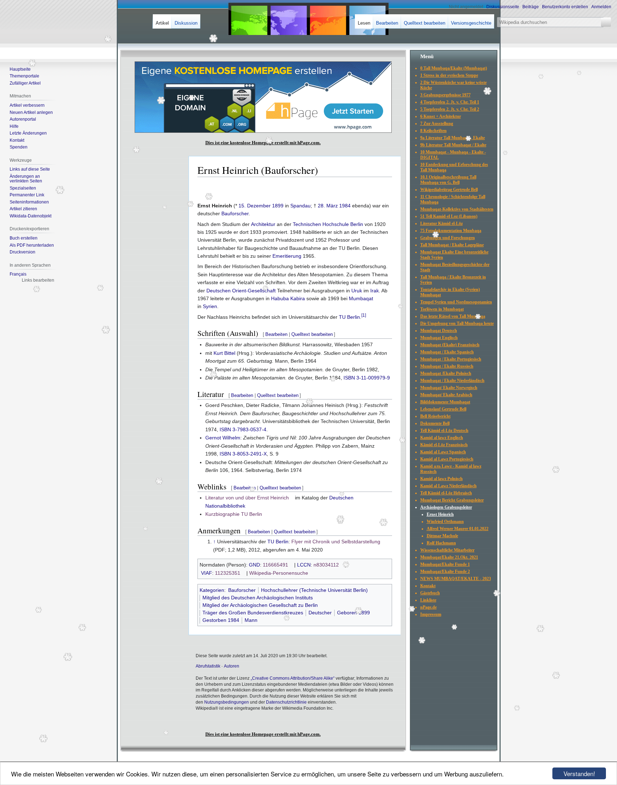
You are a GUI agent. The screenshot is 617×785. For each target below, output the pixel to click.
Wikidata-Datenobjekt (30, 215)
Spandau (300, 205)
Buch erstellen (23, 238)
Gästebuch (430, 592)
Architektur (263, 224)
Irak (374, 290)
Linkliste (428, 600)
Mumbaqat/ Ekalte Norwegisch (448, 387)
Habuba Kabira (288, 298)
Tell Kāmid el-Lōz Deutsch (444, 430)
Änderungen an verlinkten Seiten (26, 179)
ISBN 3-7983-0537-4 (243, 429)
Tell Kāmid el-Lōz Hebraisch (446, 492)
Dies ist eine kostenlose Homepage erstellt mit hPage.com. (263, 142)
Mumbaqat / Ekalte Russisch (446, 366)
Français (18, 274)
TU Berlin (349, 317)
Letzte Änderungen (28, 133)
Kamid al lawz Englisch (441, 437)
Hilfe (14, 126)
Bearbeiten (276, 334)
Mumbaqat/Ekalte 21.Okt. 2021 (449, 557)
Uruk (356, 290)
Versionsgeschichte (471, 23)
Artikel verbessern (27, 105)
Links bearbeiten (38, 280)
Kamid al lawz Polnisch (441, 478)
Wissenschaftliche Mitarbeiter (447, 550)
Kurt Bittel (224, 353)
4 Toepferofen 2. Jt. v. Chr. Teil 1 (449, 102)
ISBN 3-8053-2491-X (243, 454)
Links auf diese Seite (30, 169)
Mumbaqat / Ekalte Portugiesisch (450, 359)
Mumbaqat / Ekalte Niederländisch (452, 380)
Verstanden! (579, 773)
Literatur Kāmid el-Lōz (441, 223)
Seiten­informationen (29, 202)
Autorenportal (23, 119)
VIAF (206, 573)
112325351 (227, 573)
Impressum (430, 614)
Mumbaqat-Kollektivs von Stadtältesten (456, 209)
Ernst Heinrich (440, 514)
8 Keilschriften (433, 130)
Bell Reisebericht (435, 416)
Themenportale (24, 76)
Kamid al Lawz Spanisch (443, 451)
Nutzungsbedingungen (226, 702)
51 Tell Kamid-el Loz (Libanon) (448, 216)
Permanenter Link (27, 194)
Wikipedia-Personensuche (278, 573)
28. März (328, 205)
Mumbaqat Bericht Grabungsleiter (452, 500)
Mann (251, 620)
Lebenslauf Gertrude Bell (443, 409)
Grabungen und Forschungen (447, 237)
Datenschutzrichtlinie (286, 702)
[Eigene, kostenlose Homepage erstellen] (263, 131)
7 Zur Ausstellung (436, 123)
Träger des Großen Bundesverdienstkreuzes (252, 612)
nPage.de (428, 607)
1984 (345, 205)
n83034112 (326, 565)
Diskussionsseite (502, 6)
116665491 (275, 565)
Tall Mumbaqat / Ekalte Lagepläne (452, 244)
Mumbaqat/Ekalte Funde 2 (445, 571)
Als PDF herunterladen (32, 245)
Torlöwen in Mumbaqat (442, 309)
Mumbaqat (361, 298)
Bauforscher (235, 213)
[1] (363, 315)
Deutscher (320, 612)
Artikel (162, 23)
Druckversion (22, 252)
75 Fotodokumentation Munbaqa (450, 230)
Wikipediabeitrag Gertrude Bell (449, 189)
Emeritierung (286, 256)
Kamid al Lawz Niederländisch (448, 485)
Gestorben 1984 (220, 620)
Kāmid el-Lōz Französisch (444, 444)
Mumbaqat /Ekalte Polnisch (445, 373)
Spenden (18, 147)
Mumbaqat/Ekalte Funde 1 (445, 564)
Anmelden (601, 6)
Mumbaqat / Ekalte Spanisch (447, 351)
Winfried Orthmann (445, 521)
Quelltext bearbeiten (312, 334)
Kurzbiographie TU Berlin (233, 514)
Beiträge (530, 6)
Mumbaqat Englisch (439, 337)
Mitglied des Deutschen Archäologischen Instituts (257, 597)
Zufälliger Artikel (25, 83)
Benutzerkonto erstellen (565, 6)
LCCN (304, 565)
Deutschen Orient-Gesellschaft (241, 290)
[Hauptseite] (31, 28)
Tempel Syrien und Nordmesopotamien (456, 302)
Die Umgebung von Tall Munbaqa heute (457, 323)
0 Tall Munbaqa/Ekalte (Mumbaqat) (453, 68)
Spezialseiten (23, 188)
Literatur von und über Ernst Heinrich (247, 497)
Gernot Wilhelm (222, 438)
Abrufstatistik (208, 666)
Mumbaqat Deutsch (438, 330)
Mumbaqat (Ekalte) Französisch (450, 344)
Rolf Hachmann (441, 542)
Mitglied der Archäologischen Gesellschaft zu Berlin (260, 605)
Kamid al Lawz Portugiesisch (446, 459)
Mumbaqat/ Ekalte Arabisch (446, 394)
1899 (278, 205)
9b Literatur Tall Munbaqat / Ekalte (453, 144)
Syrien (210, 306)
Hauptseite (20, 69)
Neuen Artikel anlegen (31, 112)
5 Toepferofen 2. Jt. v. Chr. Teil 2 (449, 109)
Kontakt (17, 140)
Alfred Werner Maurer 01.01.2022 (457, 528)
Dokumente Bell (435, 423)
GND (254, 565)
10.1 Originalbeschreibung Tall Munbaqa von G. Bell (448, 180)
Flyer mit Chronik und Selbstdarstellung (335, 541)
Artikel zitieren (23, 208)
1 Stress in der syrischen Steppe (449, 75)
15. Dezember (255, 205)
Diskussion (186, 23)
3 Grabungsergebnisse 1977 (445, 94)
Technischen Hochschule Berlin (328, 224)
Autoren (231, 666)
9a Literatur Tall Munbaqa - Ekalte (452, 137)
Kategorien (212, 590)
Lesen (364, 23)
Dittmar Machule (442, 535)
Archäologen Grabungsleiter (446, 507)
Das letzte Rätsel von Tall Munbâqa (452, 316)
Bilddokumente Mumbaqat (445, 401)
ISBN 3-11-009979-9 (366, 378)
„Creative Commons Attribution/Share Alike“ (293, 678)
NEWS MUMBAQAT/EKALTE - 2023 (455, 578)
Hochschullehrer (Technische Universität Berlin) (314, 590)
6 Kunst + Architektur (440, 116)
